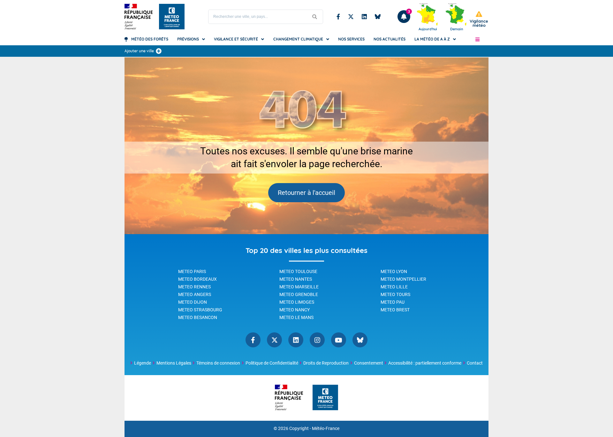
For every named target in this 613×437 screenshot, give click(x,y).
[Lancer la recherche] (314, 17)
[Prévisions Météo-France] (172, 16)
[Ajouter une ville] (158, 51)
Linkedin (364, 16)
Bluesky (378, 16)
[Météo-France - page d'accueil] (325, 398)
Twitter (351, 16)
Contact (475, 363)
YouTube (338, 339)
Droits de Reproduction (326, 363)
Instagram (317, 339)
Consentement (368, 363)
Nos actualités (389, 39)
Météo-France (325, 428)
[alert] (478, 19)
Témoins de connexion (218, 363)
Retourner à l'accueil (306, 192)
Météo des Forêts (149, 39)
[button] (477, 39)
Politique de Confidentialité (272, 363)
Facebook (338, 16)
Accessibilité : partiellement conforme (424, 363)
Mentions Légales (173, 363)
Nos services (351, 39)
